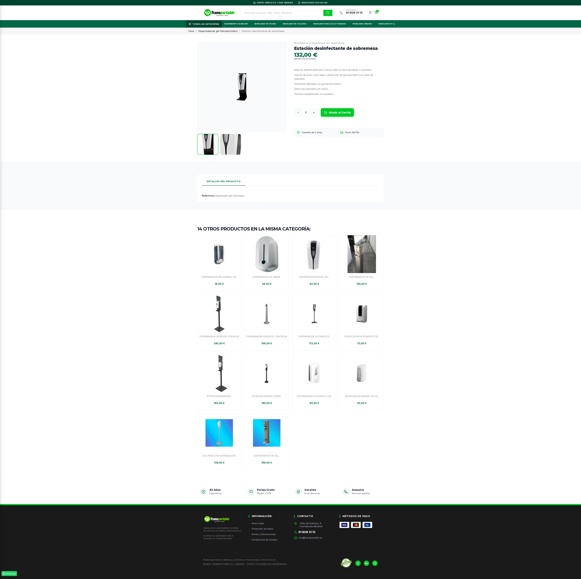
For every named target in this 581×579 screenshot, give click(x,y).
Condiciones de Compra (264, 539)
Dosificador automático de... (361, 336)
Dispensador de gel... (361, 277)
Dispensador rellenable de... (219, 277)
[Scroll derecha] (393, 24)
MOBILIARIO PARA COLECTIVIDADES (329, 24)
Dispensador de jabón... (266, 277)
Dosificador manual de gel (362, 396)
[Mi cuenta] (370, 13)
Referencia (208, 195)
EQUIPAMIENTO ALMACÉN (236, 24)
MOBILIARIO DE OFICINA (265, 24)
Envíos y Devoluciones (264, 534)
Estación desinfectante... (267, 396)
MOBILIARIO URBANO (362, 24)
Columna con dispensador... (219, 455)
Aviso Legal (258, 523)
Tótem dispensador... (219, 396)
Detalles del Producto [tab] (224, 181)
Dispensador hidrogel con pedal (266, 336)
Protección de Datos (262, 528)
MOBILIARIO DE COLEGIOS (295, 24)
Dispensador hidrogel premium (219, 336)
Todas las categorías (205, 24)
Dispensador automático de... (314, 396)
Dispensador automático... (314, 336)
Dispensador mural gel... (314, 277)
